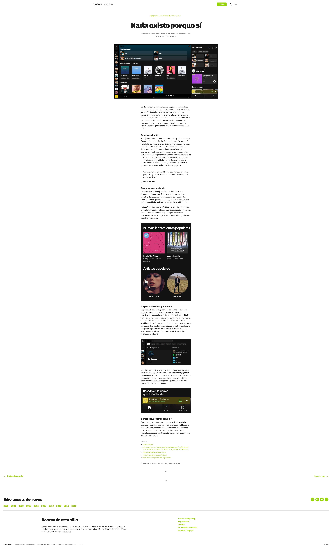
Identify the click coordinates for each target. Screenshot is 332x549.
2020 (21, 506)
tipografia (172, 463)
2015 (58, 506)
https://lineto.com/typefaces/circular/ (155, 455)
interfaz (160, 463)
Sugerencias (183, 521)
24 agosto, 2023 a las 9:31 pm (167, 36)
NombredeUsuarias (152, 33)
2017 (43, 506)
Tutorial (181, 524)
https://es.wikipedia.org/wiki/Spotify (154, 452)
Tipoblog (97, 4)
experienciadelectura (150, 463)
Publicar (222, 4)
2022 (5, 506)
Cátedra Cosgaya (186, 530)
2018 (36, 506)
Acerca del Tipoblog (186, 518)
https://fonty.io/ (148, 444)
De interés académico (187, 527)
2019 (28, 506)
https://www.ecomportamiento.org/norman (157, 458)
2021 (13, 506)
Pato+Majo (186, 33)
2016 (51, 506)
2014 (66, 506)
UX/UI (178, 463)
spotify (166, 463)
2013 (73, 506)
